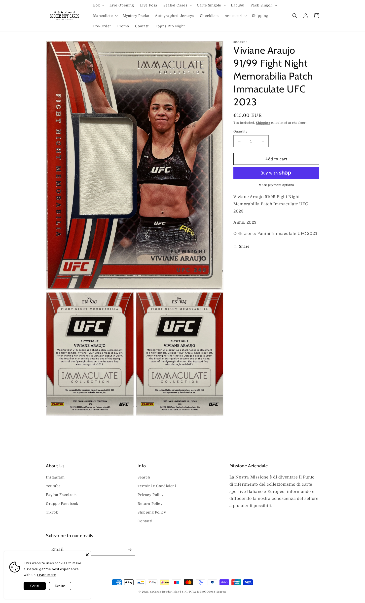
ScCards (155, 591)
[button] (98, 5)
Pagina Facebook (61, 495)
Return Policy (150, 504)
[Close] (87, 554)
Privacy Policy (150, 495)
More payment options (276, 185)
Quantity (240, 131)
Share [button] (244, 246)
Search (144, 477)
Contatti (145, 521)
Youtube (53, 486)
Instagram (55, 477)
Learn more (46, 574)
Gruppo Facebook (62, 504)
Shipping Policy (152, 512)
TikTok (52, 512)
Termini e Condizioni (157, 486)
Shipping (263, 123)
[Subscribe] (129, 550)
